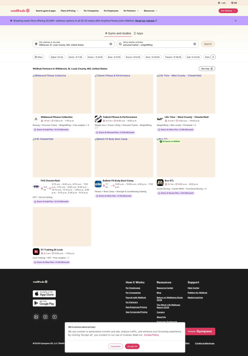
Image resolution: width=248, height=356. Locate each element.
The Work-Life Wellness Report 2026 (168, 306)
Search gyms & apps (46, 10)
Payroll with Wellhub (136, 297)
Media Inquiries (195, 297)
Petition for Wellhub (197, 292)
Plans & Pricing (68, 10)
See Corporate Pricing (136, 312)
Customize (116, 346)
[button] (111, 44)
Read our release (145, 20)
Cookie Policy (151, 334)
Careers (161, 312)
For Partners (130, 10)
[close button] (235, 20)
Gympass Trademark (167, 322)
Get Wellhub (226, 10)
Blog (159, 292)
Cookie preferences (204, 343)
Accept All (132, 346)
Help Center (193, 288)
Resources (149, 10)
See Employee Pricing (136, 307)
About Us (161, 317)
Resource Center (165, 288)
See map (205, 68)
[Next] (213, 57)
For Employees (111, 10)
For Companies (91, 10)
